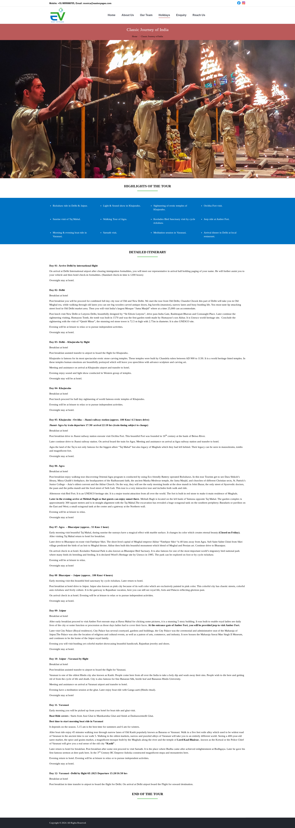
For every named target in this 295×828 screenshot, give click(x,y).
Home (134, 36)
